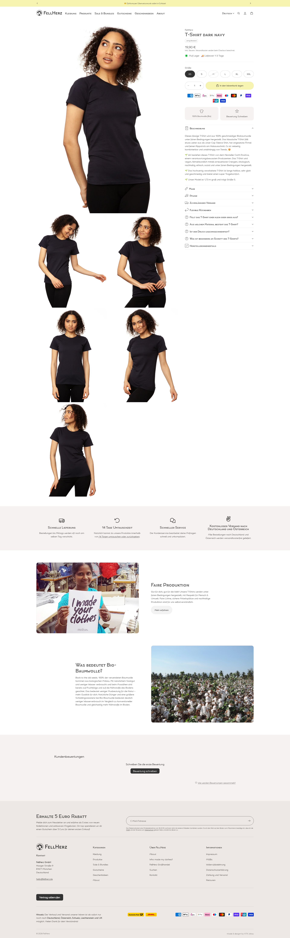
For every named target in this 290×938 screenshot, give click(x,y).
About (96, 880)
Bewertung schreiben (145, 771)
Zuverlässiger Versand (202, 203)
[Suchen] (238, 13)
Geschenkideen (100, 875)
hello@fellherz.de (44, 879)
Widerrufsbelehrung (215, 864)
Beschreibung (197, 128)
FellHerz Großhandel (160, 864)
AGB (128, 830)
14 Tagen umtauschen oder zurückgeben (119, 536)
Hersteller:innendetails (203, 246)
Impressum (211, 854)
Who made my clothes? (161, 859)
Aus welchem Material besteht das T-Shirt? (214, 224)
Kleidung (97, 854)
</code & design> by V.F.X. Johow (240, 933)
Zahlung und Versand (217, 875)
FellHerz (46, 933)
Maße (192, 189)
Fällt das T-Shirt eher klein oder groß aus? (214, 217)
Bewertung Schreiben (237, 116)
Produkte (97, 859)
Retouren (210, 880)
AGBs (209, 859)
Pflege (193, 196)
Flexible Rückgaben (200, 210)
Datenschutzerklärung (217, 869)
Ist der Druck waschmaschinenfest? (209, 231)
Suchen (153, 869)
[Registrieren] (249, 821)
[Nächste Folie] (250, 3)
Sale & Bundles (100, 864)
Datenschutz (149, 830)
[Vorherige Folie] (37, 3)
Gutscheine (98, 869)
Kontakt (153, 875)
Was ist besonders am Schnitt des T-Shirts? (214, 238)
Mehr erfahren (162, 610)
